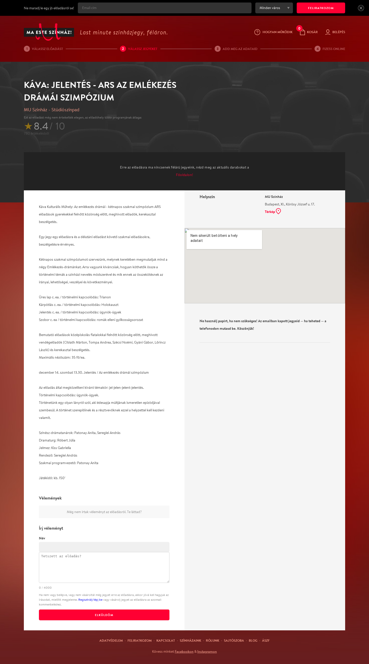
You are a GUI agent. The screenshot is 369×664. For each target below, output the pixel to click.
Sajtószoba (234, 640)
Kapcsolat (165, 640)
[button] (361, 8)
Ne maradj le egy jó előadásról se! (49, 8)
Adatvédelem (111, 640)
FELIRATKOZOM (321, 8)
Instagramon (207, 651)
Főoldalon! (184, 175)
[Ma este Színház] (49, 32)
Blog (253, 640)
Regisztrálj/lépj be (90, 599)
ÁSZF (266, 640)
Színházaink (190, 640)
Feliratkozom (140, 640)
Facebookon (184, 651)
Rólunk (212, 640)
